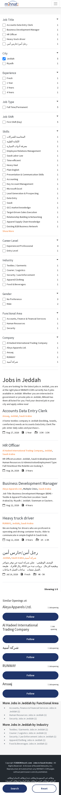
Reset (44, 788)
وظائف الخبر (42, 781)
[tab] (30, 20)
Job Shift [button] (8, 117)
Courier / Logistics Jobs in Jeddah (26, 733)
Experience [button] (9, 73)
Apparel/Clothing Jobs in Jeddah (25, 740)
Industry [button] (8, 260)
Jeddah (14, 416)
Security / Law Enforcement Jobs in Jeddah (31, 736)
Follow (30, 616)
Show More (8, 231)
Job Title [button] (8, 20)
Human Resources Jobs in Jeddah (26, 715)
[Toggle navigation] (56, 4)
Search (15, 788)
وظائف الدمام (20, 778)
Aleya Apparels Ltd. (12, 488)
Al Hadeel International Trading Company (23, 450)
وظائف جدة (31, 778)
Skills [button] (6, 131)
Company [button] (8, 338)
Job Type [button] (8, 102)
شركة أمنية (30, 557)
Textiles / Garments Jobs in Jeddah (27, 729)
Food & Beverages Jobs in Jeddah (26, 743)
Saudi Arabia (25, 416)
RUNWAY (7, 523)
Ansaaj (6, 416)
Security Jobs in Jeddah (21, 718)
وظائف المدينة (12, 781)
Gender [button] (7, 294)
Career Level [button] (10, 241)
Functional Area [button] (12, 313)
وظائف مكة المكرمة (28, 781)
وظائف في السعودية (45, 778)
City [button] (5, 53)
